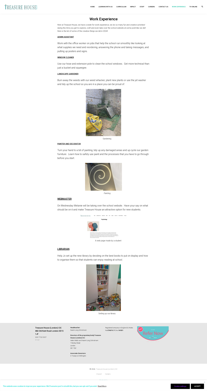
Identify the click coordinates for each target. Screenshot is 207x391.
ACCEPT (197, 386)
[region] (103, 385)
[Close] (204, 382)
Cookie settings (180, 386)
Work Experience (179, 7)
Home (92, 7)
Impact (133, 7)
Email (37, 340)
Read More (102, 386)
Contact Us (163, 7)
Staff (142, 7)
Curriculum (121, 7)
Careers (151, 7)
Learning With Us (105, 7)
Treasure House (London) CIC (106, 369)
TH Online (193, 7)
